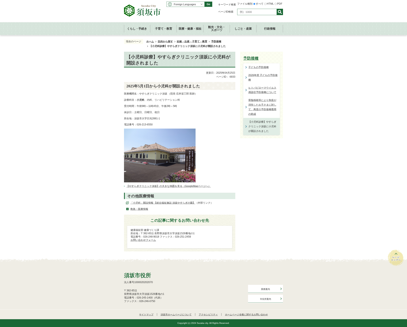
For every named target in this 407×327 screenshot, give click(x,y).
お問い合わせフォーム (143, 240)
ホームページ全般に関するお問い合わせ (246, 314)
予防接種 (216, 41)
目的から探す (165, 41)
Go (208, 4)
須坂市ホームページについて (176, 314)
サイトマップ (146, 314)
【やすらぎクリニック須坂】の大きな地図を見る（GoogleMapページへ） (168, 186)
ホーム (150, 41)
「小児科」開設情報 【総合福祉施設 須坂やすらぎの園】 (162, 202)
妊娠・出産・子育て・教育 (192, 41)
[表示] (280, 12)
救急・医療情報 (139, 209)
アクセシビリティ (208, 314)
